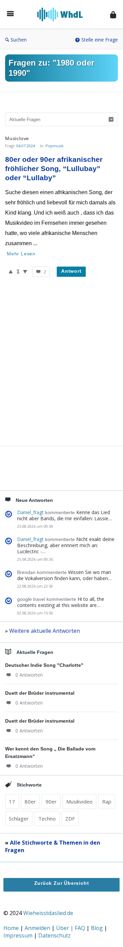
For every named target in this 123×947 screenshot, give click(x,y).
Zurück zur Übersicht (61, 883)
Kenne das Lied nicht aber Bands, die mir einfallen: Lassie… (64, 515)
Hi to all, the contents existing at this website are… (60, 602)
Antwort (71, 271)
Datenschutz (54, 935)
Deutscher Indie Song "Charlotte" (44, 665)
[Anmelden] (113, 14)
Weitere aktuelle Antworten (44, 631)
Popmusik (54, 145)
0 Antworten (29, 675)
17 (12, 801)
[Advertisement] (61, 369)
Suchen (19, 39)
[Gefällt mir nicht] (25, 271)
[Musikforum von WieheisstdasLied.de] (62, 14)
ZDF (70, 818)
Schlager (19, 818)
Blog (97, 928)
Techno (47, 818)
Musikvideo (79, 801)
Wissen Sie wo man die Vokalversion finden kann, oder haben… (64, 575)
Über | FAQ (71, 928)
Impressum (18, 935)
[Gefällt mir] (11, 271)
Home (11, 928)
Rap (106, 801)
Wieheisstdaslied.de (48, 913)
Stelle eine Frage (99, 39)
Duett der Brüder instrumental (39, 693)
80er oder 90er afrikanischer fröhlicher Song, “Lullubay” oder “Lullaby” (55, 168)
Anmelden (38, 928)
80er (30, 801)
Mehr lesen (21, 253)
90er (51, 801)
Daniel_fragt (30, 512)
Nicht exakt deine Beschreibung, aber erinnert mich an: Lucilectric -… (65, 545)
